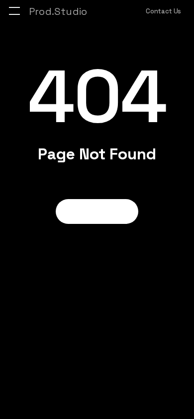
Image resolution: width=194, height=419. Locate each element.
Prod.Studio (58, 11)
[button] (14, 11)
